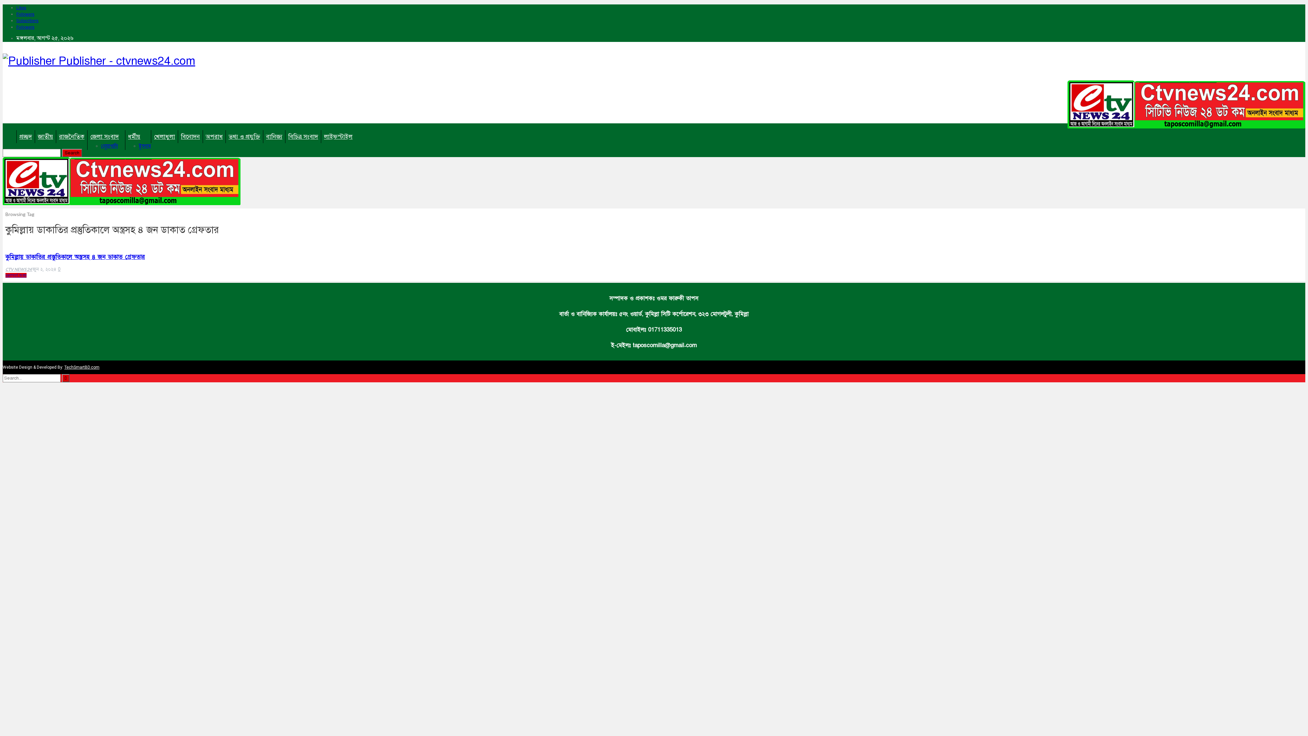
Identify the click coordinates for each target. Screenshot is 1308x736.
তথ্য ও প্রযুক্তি (244, 136)
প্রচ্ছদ (25, 136)
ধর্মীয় (134, 136)
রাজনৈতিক (71, 136)
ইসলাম (145, 146)
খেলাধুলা (164, 136)
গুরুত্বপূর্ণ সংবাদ (16, 275)
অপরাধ (214, 136)
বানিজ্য (274, 136)
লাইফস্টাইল (338, 136)
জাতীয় (45, 136)
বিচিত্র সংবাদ (303, 136)
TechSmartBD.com (81, 367)
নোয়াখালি (109, 146)
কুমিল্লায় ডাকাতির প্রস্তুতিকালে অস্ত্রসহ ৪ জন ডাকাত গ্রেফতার (75, 257)
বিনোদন (190, 136)
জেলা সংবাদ (104, 136)
